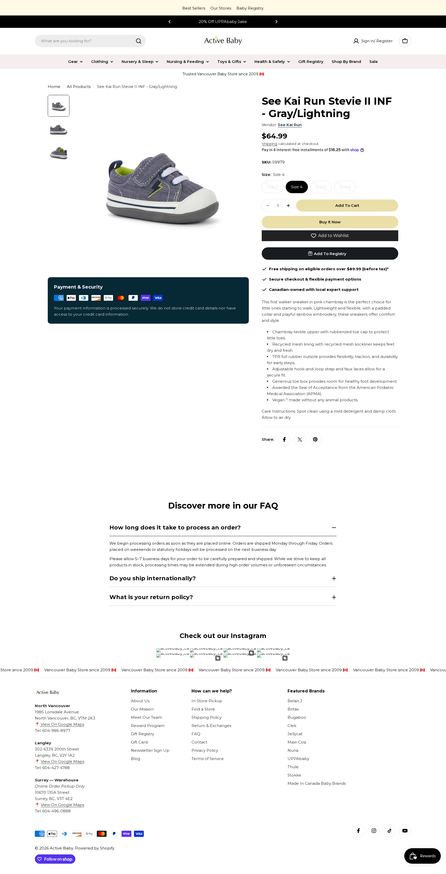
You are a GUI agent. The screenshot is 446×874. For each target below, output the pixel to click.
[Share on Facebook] (284, 439)
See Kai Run (290, 124)
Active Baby (61, 848)
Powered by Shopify (94, 848)
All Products (79, 86)
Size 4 (296, 186)
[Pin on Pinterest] (315, 439)
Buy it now (330, 221)
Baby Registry (250, 8)
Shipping (269, 144)
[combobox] (90, 41)
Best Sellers (193, 8)
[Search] (139, 41)
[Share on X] (300, 439)
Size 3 (275, 188)
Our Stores (220, 8)
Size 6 (347, 188)
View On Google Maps (62, 724)
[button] (169, 22)
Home (54, 86)
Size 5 (323, 188)
